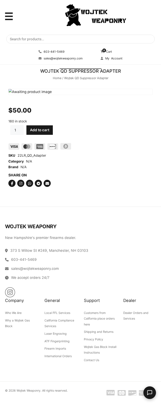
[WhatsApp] (29, 183)
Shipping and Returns (98, 331)
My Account (113, 58)
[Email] (47, 183)
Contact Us (91, 360)
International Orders (58, 356)
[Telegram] (38, 183)
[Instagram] (20, 183)
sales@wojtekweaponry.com (63, 58)
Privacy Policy (93, 339)
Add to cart (39, 130)
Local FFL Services (57, 313)
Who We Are (13, 313)
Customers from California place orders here (99, 318)
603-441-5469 (54, 51)
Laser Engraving (55, 333)
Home (57, 78)
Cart (107, 51)
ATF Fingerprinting (57, 341)
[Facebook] (12, 183)
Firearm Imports (55, 348)
